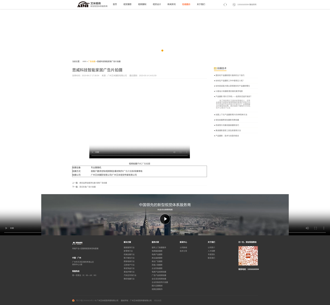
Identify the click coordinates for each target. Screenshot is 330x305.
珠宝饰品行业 (129, 268)
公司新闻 (183, 247)
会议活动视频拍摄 (159, 279)
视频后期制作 (157, 289)
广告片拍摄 (128, 171)
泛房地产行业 (129, 265)
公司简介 (211, 247)
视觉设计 (157, 4)
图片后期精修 (157, 286)
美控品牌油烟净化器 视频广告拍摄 (93, 183)
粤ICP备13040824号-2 (85, 300)
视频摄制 (142, 4)
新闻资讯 (171, 4)
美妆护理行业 (129, 272)
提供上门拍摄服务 (159, 247)
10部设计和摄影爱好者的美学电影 (229, 91)
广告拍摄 (91, 61)
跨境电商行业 (129, 261)
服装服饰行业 (129, 247)
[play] (165, 219)
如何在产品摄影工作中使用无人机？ (229, 81)
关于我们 (201, 4)
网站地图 (157, 300)
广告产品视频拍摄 (159, 275)
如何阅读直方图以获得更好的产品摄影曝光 (232, 86)
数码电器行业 (129, 279)
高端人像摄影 (157, 265)
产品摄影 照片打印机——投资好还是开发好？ (233, 96)
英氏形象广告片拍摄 (87, 187)
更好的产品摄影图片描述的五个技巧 (229, 75)
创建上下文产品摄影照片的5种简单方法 (231, 115)
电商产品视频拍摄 (159, 272)
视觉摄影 (127, 4)
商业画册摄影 (157, 258)
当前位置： (76, 61)
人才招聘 (211, 251)
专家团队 (211, 254)
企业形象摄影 (157, 268)
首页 (115, 4)
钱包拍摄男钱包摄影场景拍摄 (227, 120)
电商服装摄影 (157, 251)
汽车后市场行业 (130, 275)
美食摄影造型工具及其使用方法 (228, 130)
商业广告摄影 (157, 261)
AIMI (84, 61)
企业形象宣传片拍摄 (160, 282)
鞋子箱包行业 (129, 258)
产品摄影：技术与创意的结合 (227, 136)
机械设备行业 (129, 254)
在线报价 (186, 4)
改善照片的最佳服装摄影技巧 (227, 125)
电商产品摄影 (157, 254)
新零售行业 (128, 251)
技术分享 (183, 251)
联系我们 (211, 258)
